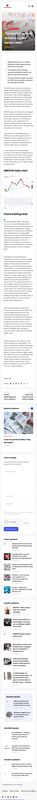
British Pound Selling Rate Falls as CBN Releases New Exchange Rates (22, 567)
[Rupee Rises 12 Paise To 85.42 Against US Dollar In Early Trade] (7, 766)
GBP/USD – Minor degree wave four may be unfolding (22, 610)
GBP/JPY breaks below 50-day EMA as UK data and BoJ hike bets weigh (22, 703)
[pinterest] (16, 383)
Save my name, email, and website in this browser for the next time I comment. (18, 513)
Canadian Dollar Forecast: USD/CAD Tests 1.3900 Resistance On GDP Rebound (21, 556)
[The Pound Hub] (7, 6)
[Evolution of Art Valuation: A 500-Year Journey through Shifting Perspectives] (7, 748)
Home (6, 29)
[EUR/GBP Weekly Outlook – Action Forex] (7, 637)
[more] (27, 383)
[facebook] (10, 383)
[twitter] (13, 383)
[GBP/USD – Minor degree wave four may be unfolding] (7, 610)
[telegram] (19, 383)
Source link (7, 378)
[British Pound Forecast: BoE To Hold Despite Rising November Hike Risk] (7, 546)
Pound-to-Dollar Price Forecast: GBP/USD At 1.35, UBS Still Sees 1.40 (22, 589)
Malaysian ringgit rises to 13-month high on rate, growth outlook (22, 714)
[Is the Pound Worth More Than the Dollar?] (18, 423)
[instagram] (8, 797)
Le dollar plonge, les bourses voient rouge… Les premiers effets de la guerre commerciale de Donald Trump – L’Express (22, 677)
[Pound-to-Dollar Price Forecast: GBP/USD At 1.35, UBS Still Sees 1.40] (7, 589)
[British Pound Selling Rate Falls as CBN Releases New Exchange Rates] (7, 567)
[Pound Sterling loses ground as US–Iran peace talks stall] (7, 775)
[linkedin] (21, 383)
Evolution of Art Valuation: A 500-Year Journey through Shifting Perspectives (21, 748)
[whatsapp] (24, 383)
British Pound (14, 29)
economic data (9, 102)
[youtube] (13, 797)
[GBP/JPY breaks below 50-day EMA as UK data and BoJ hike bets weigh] (9, 703)
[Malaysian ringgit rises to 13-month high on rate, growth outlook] (9, 715)
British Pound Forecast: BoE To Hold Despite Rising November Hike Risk (22, 546)
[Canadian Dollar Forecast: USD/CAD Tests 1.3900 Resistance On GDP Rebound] (7, 556)
